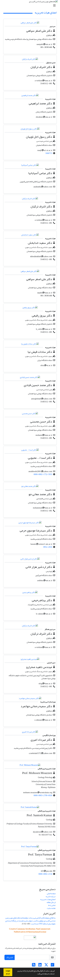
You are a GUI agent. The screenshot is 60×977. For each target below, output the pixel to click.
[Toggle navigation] (31, 6)
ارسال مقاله (51, 902)
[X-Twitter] (46, 965)
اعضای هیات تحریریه (48, 899)
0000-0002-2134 (45, 874)
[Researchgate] (53, 965)
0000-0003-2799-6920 (43, 795)
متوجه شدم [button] (8, 972)
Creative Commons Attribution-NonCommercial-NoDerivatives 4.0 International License (30, 930)
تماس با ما (52, 905)
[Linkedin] (40, 965)
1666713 (48, 153)
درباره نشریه (51, 896)
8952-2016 (47, 547)
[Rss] (34, 965)
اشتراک (9, 957)
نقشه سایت (51, 908)
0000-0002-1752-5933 (43, 474)
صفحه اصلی (51, 893)
